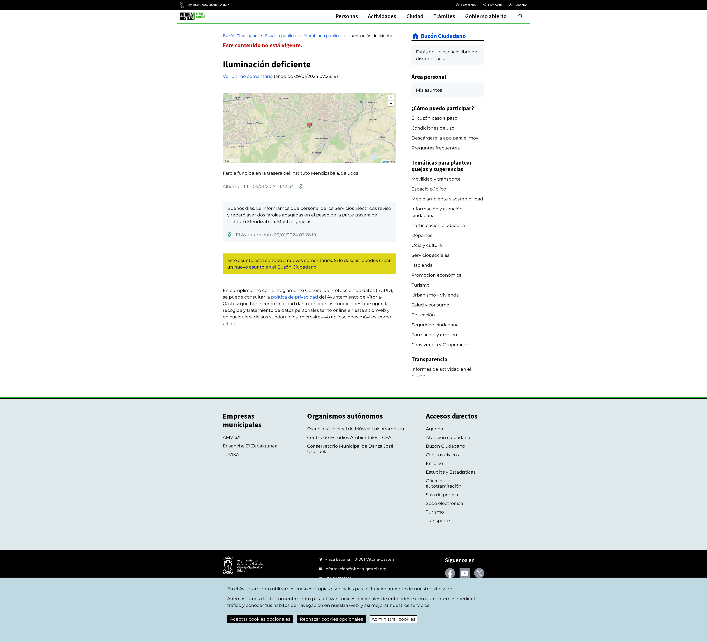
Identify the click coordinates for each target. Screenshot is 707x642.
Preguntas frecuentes (435, 148)
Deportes (421, 235)
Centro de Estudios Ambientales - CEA (349, 437)
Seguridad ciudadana (435, 324)
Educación (423, 315)
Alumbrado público (322, 35)
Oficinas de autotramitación (444, 483)
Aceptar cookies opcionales (260, 619)
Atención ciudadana (448, 437)
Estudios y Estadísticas (451, 472)
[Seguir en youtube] (465, 573)
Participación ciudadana (438, 225)
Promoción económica (436, 275)
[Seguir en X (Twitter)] (479, 573)
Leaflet (385, 161)
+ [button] (391, 98)
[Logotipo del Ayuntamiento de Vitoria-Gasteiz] (243, 565)
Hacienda (422, 265)
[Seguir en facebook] (450, 573)
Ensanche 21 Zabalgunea (250, 446)
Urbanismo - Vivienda (435, 295)
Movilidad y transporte (436, 179)
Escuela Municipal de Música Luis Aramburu (355, 428)
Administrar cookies (393, 619)
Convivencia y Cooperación (440, 344)
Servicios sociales (430, 255)
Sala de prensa (442, 494)
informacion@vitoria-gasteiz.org (355, 569)
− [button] (391, 103)
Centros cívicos (442, 454)
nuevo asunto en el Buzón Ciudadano (275, 267)
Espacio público (280, 35)
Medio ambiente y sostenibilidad (447, 199)
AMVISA (231, 437)
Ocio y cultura (426, 245)
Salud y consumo (430, 305)
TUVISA (231, 454)
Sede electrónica (444, 503)
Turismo (420, 285)
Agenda (434, 428)
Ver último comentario (248, 76)
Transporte (438, 520)
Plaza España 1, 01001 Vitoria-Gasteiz (360, 559)
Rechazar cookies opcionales (331, 619)
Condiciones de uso (432, 128)
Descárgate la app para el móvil (446, 138)
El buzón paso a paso (434, 118)
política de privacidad (294, 297)
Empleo (434, 463)
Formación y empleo (434, 334)
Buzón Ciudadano (240, 35)
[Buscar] (520, 16)
